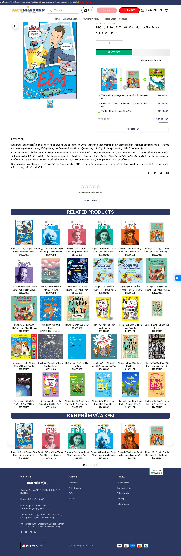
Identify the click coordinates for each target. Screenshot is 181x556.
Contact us (74, 483)
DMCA (71, 499)
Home (98, 23)
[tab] (84, 458)
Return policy (122, 499)
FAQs (71, 493)
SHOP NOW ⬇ (51, 2)
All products (109, 23)
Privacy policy (123, 483)
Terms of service (124, 488)
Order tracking (75, 488)
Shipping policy (123, 493)
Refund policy (123, 504)
